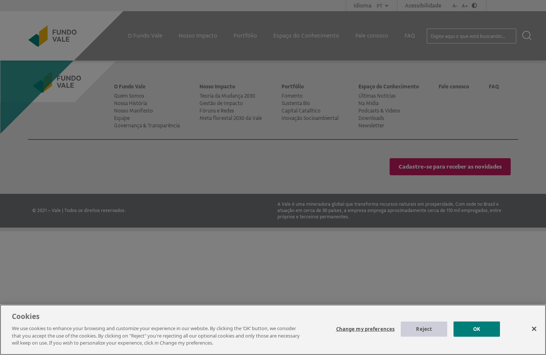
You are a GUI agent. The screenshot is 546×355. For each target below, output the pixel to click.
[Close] (534, 328)
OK (476, 328)
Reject (424, 328)
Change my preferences (365, 328)
